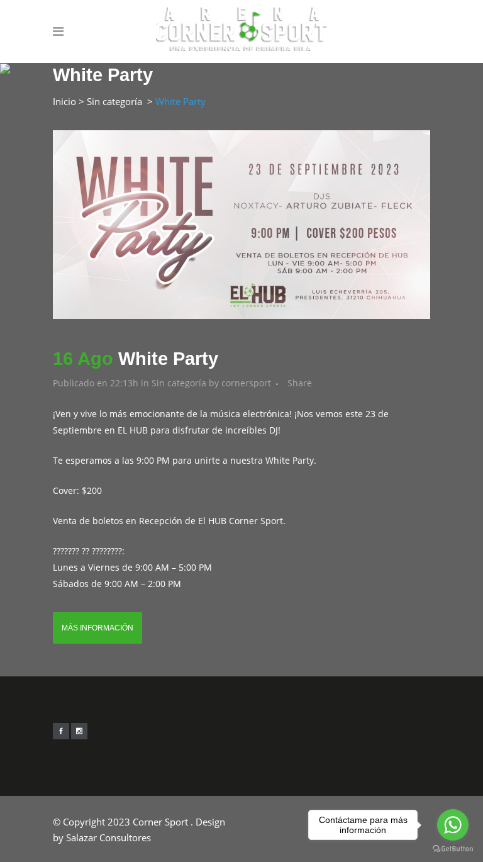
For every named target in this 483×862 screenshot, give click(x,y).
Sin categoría (114, 101)
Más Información (97, 628)
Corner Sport (160, 821)
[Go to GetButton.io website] (453, 849)
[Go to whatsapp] (453, 825)
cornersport (246, 383)
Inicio (64, 101)
